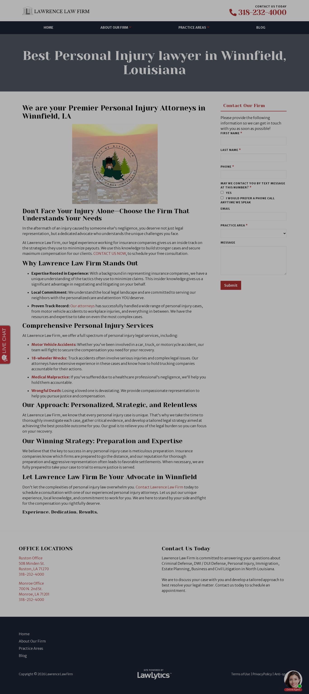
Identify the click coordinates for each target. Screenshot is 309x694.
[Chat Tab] (154, 347)
